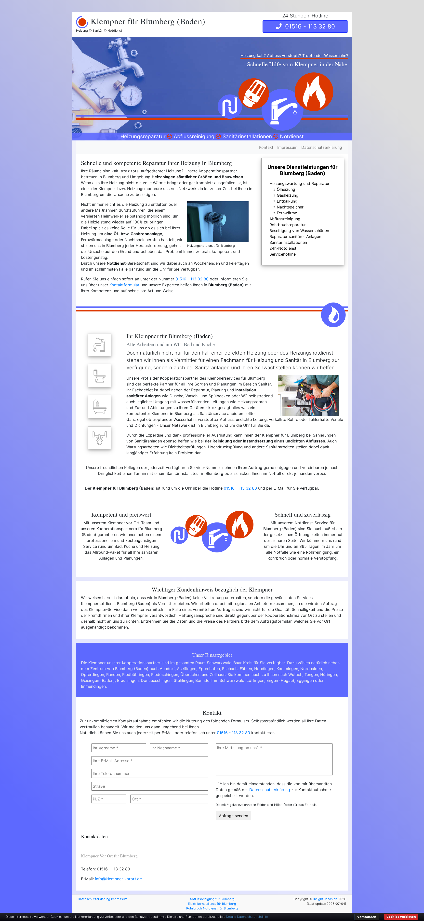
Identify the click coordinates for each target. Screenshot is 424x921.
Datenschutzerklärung (321, 147)
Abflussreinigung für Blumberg (212, 899)
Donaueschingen (156, 680)
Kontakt (266, 147)
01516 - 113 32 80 (308, 26)
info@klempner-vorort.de (118, 878)
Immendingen (93, 686)
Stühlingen (183, 680)
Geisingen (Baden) (98, 680)
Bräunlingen (128, 680)
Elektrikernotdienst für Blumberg (212, 904)
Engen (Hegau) (280, 680)
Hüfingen (328, 674)
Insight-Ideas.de (325, 899)
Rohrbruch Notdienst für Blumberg (212, 908)
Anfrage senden (233, 815)
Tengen (311, 674)
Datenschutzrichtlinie (252, 917)
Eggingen (305, 680)
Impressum (287, 147)
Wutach (295, 674)
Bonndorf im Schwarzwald (219, 680)
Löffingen (255, 680)
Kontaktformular (124, 284)
